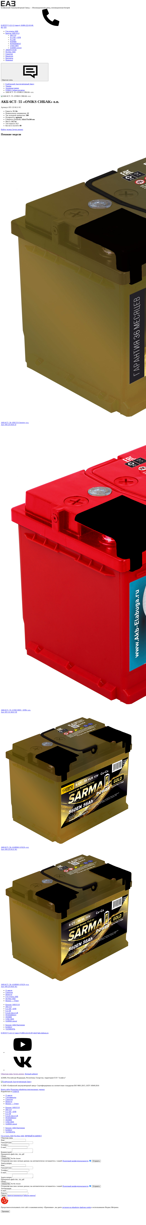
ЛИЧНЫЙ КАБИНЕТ (33, 1136)
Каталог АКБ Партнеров (15, 1025)
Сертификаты (10, 1097)
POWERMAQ (15, 44)
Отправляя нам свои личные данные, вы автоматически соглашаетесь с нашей (45, 1161)
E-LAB (13, 39)
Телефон (4, 1145)
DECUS (13, 35)
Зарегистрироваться (15, 1195)
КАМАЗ (8, 1027)
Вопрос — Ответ (12, 1001)
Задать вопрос (17, 129)
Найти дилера (6, 129)
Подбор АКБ (10, 52)
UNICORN (14, 46)
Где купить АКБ (11, 31)
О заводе (8, 990)
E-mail (3, 1147)
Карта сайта (5, 1089)
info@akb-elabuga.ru (40, 1033)
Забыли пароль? (29, 1195)
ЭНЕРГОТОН (11, 50)
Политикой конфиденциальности (76, 1161)
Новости (8, 995)
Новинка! (9, 60)
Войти (4, 1195)
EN (5, 27)
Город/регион (6, 1142)
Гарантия (9, 54)
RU (2, 27)
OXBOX (15, 1091)
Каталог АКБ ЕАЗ (12, 1005)
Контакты (9, 58)
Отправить (96, 1161)
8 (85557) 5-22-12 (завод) (10, 1033)
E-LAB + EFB (15, 37)
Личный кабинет (31, 1074)
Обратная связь (7, 80)
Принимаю (5, 1211)
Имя (2, 1140)
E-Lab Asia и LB (11, 1013)
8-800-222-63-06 (26, 1033)
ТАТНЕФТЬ (10, 1029)
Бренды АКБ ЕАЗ (12, 33)
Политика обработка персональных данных (28, 1089)
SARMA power (16, 48)
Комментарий (6, 1152)
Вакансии (9, 56)
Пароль (4, 1193)
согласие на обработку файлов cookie (76, 1207)
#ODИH (13, 42)
